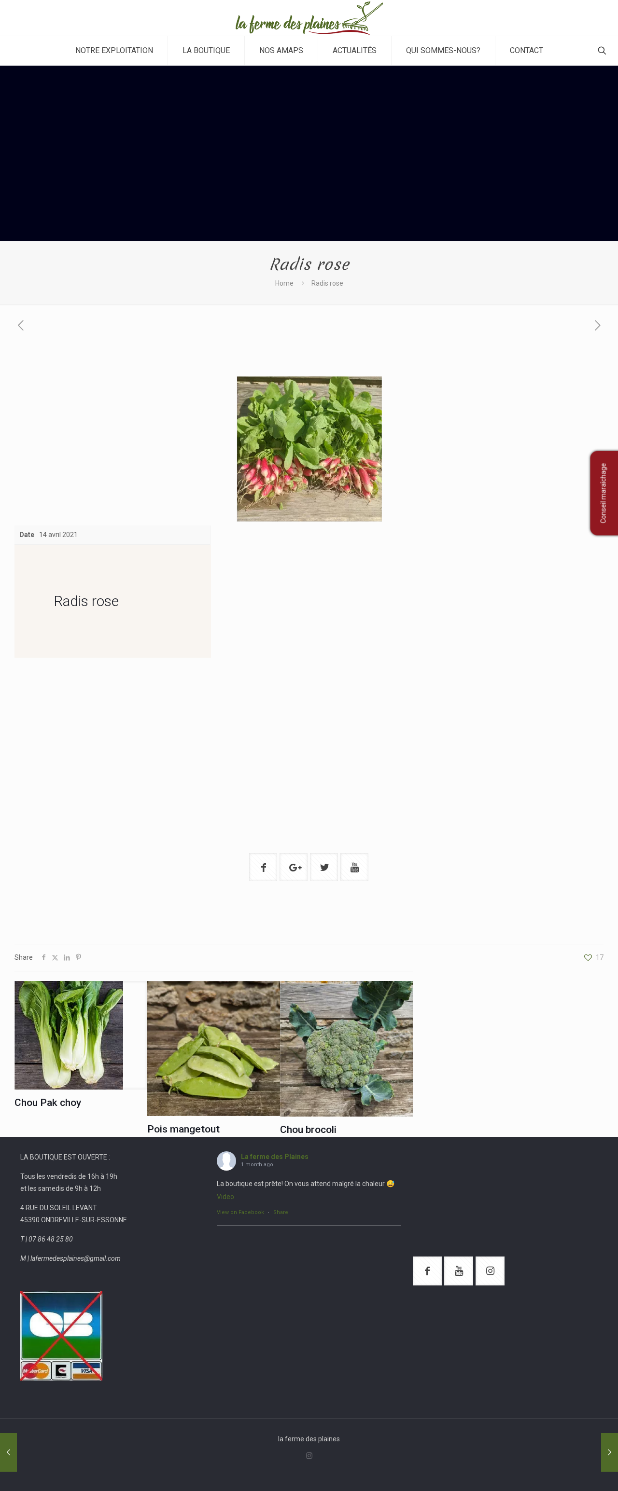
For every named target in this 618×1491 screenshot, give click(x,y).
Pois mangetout (183, 1129)
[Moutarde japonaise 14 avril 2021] (8, 1452)
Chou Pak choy (47, 1102)
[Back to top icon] (572, 1471)
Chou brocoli (308, 1129)
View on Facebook (240, 1212)
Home (284, 283)
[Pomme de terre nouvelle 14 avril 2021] (609, 1452)
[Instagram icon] (309, 1455)
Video (225, 1197)
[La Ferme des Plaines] (309, 18)
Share (280, 1212)
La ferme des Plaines (275, 1156)
